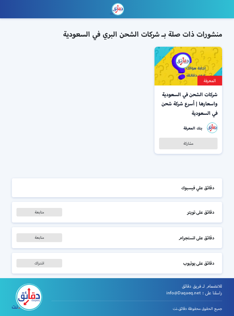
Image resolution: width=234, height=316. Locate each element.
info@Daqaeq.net (183, 293)
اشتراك (39, 263)
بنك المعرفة (192, 128)
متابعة (39, 212)
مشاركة (188, 143)
